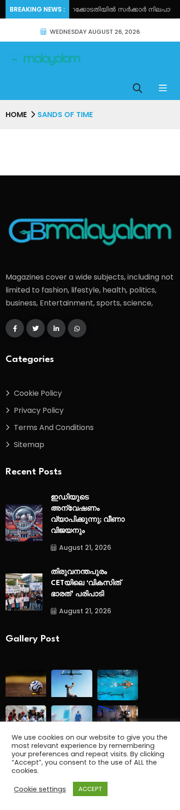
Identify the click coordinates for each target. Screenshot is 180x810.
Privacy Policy (39, 410)
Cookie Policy (38, 393)
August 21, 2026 (85, 547)
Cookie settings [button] (40, 789)
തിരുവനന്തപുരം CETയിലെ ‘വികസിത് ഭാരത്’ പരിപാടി (86, 583)
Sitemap (29, 444)
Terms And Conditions (54, 427)
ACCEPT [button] (90, 789)
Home (16, 114)
